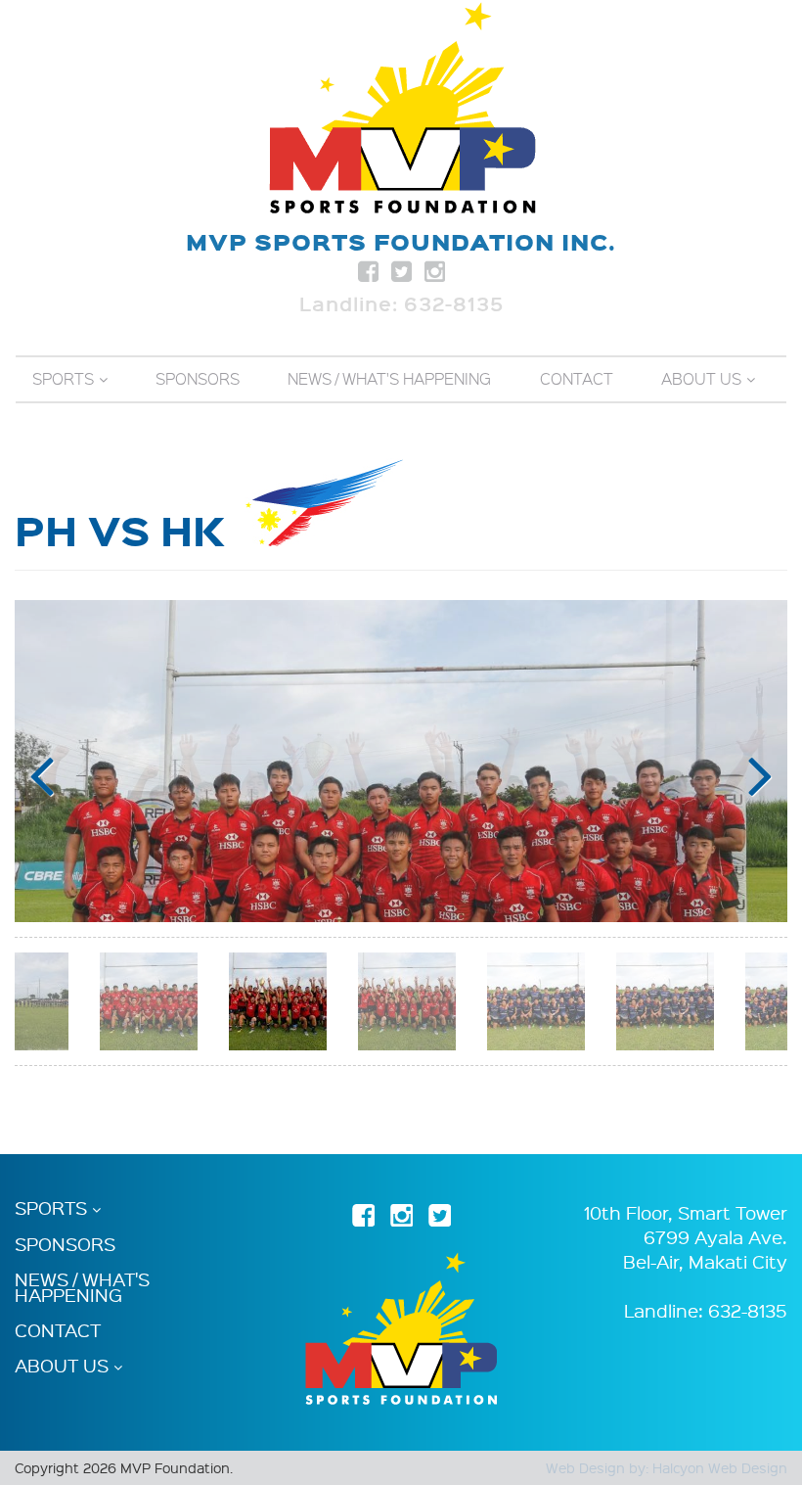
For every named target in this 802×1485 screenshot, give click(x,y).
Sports (63, 379)
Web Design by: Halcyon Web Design (666, 1467)
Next (760, 776)
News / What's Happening (389, 379)
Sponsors (198, 379)
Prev (41, 776)
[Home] (401, 107)
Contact (576, 379)
